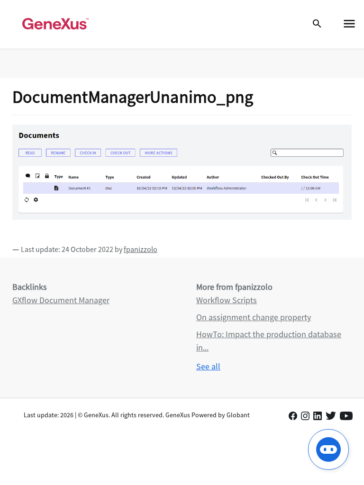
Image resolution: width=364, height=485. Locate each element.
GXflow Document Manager (60, 300)
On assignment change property (253, 317)
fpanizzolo (140, 249)
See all (208, 366)
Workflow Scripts (226, 300)
